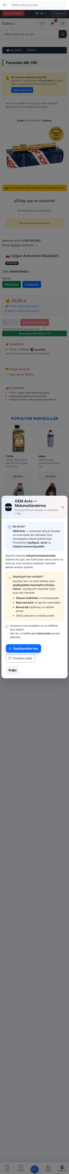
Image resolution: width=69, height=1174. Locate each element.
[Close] (62, 507)
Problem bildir (22, 658)
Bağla (13, 670)
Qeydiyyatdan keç (25, 648)
